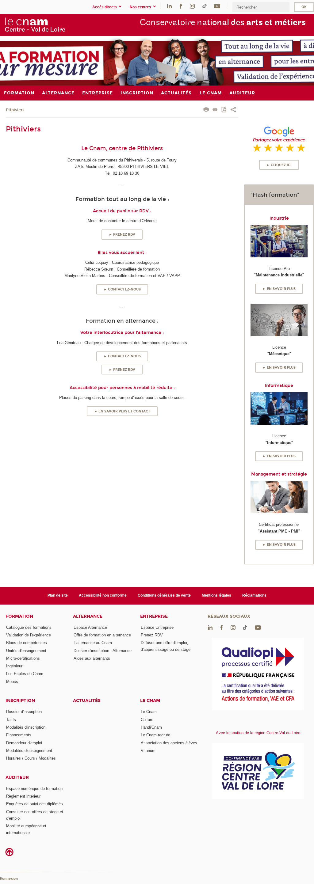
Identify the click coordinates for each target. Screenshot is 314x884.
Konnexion (9, 879)
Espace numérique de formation (34, 788)
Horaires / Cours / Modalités (31, 758)
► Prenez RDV (122, 235)
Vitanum (148, 750)
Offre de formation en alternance (102, 635)
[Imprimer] (206, 110)
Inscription (20, 700)
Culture (147, 719)
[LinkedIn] (169, 5)
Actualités (87, 700)
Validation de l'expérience (28, 635)
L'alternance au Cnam (93, 642)
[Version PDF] (224, 110)
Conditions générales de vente (164, 595)
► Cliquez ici (279, 165)
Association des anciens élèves (169, 743)
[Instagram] (192, 5)
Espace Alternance (90, 627)
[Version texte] (215, 110)
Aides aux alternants (92, 658)
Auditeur (17, 777)
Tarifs (11, 719)
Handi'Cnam (151, 727)
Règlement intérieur (23, 796)
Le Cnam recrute (155, 735)
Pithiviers (15, 110)
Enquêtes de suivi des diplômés (34, 804)
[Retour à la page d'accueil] (35, 25)
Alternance (87, 616)
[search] (260, 7)
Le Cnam (150, 700)
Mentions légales (216, 595)
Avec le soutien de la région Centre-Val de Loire (258, 732)
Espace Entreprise (157, 627)
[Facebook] (180, 5)
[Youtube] (217, 5)
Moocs (12, 681)
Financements (18, 735)
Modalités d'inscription (25, 727)
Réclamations (254, 595)
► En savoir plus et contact (122, 411)
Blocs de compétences (26, 642)
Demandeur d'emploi (24, 743)
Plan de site (58, 595)
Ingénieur (14, 666)
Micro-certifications (23, 658)
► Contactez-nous (122, 289)
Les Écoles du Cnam (24, 673)
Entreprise (154, 616)
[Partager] (233, 110)
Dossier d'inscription (24, 711)
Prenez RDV (152, 635)
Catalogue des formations (29, 627)
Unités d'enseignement (26, 650)
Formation (19, 616)
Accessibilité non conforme (103, 595)
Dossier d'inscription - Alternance (103, 650)
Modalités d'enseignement (29, 750)
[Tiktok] (204, 5)
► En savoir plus (279, 289)
